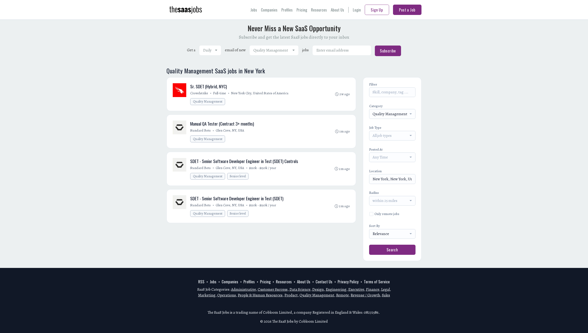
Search (392, 250)
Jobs (253, 10)
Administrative (243, 289)
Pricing (302, 10)
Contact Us (324, 281)
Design (318, 289)
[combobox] (210, 50)
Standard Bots (200, 130)
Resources (319, 10)
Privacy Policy (348, 281)
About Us (337, 10)
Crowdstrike (199, 93)
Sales (386, 295)
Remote (342, 295)
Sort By (374, 226)
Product (291, 295)
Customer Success (273, 289)
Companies (269, 10)
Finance (372, 289)
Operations (226, 295)
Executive (356, 289)
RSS (201, 281)
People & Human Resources (260, 295)
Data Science (299, 289)
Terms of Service (377, 281)
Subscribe (388, 51)
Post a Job (407, 10)
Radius (374, 192)
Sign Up (377, 10)
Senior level (238, 176)
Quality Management (208, 101)
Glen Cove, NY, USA (230, 130)
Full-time (219, 93)
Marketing (206, 295)
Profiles (287, 10)
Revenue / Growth (365, 295)
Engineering (336, 289)
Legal (385, 289)
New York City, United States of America (259, 93)
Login (357, 10)
